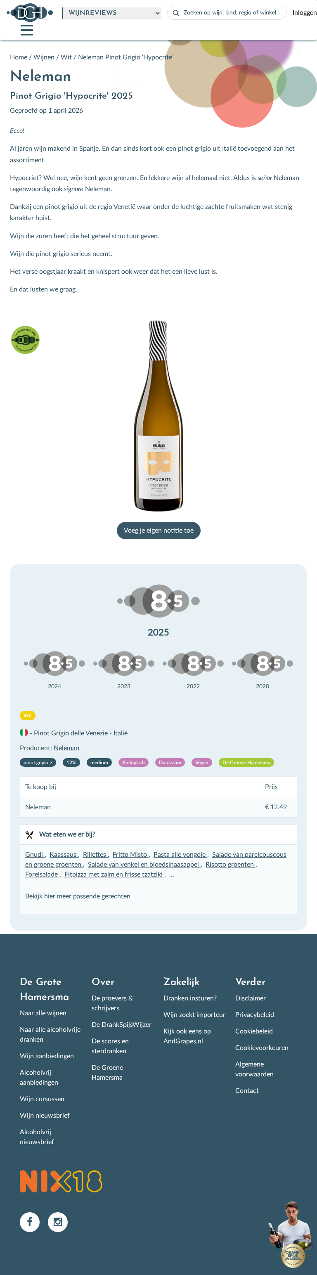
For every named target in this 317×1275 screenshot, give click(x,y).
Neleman (66, 748)
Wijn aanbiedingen (47, 1056)
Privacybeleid (254, 1015)
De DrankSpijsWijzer (121, 1024)
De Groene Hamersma (107, 1072)
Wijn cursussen (42, 1099)
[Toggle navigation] (20, 30)
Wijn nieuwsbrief (45, 1115)
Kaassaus (64, 854)
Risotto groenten (230, 864)
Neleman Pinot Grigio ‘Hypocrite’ (125, 57)
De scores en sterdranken (110, 1046)
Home (18, 57)
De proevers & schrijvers (112, 1003)
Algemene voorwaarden (254, 1069)
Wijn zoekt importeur (194, 1015)
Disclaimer (250, 998)
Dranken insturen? (190, 998)
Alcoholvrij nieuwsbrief (37, 1137)
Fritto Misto (131, 854)
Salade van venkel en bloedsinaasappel (144, 864)
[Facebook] (34, 1221)
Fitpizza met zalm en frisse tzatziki (114, 874)
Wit (66, 57)
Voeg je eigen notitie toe (159, 530)
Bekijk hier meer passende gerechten (77, 896)
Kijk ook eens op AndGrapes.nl (187, 1036)
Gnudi (35, 854)
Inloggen (305, 12)
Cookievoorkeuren (262, 1048)
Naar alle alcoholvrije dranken (50, 1034)
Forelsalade (42, 874)
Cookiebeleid (254, 1031)
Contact (247, 1091)
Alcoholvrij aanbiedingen (39, 1077)
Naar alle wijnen (43, 1013)
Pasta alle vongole (180, 854)
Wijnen (43, 57)
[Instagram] (61, 1221)
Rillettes (95, 854)
